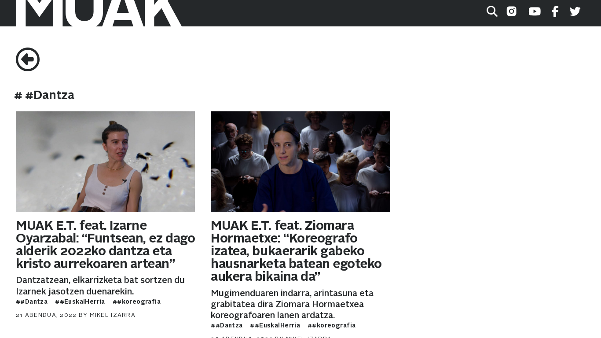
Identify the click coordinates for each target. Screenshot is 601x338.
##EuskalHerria (80, 302)
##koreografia (137, 302)
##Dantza (32, 302)
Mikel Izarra (113, 315)
